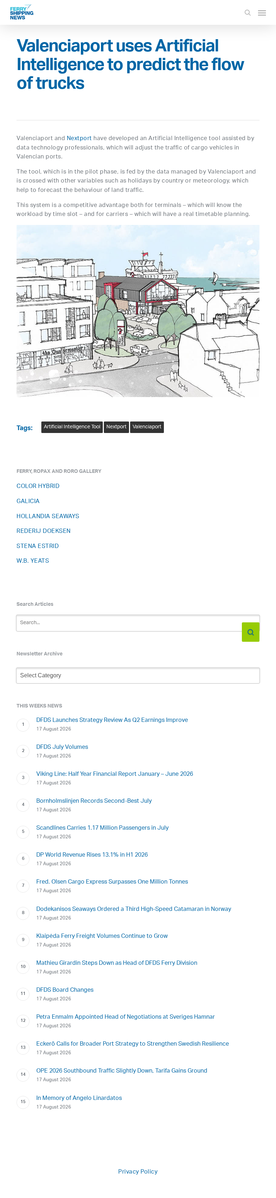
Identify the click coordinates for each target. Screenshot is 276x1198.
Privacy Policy (137, 1172)
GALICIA (28, 502)
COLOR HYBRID (38, 487)
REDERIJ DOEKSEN (44, 532)
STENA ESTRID (38, 547)
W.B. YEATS (33, 561)
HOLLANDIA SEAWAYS (48, 517)
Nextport (79, 139)
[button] (262, 12)
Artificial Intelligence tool (72, 427)
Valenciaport (147, 427)
